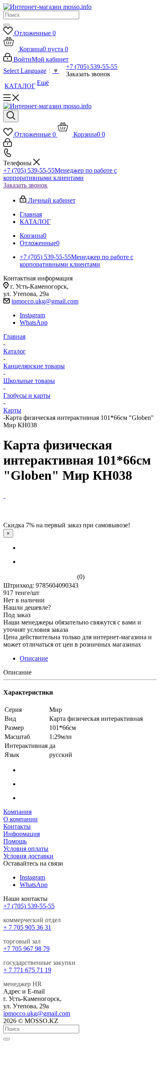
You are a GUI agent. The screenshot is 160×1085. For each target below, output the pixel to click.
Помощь (15, 841)
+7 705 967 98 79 (26, 948)
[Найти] (6, 25)
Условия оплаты (25, 848)
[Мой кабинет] (7, 144)
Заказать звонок (25, 185)
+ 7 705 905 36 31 (27, 927)
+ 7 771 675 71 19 (27, 969)
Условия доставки (28, 855)
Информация (21, 833)
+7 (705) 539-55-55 (91, 66)
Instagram (32, 315)
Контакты (17, 826)
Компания (17, 811)
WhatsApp (34, 322)
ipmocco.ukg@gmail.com (44, 301)
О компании (20, 819)
